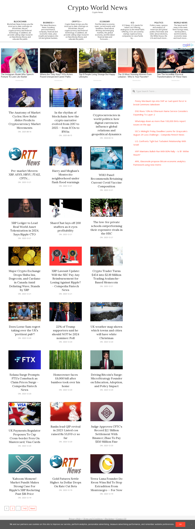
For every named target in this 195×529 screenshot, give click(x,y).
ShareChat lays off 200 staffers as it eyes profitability (65, 226)
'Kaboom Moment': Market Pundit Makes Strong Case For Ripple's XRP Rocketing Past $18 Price (24, 486)
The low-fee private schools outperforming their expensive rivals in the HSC (107, 227)
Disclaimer (109, 518)
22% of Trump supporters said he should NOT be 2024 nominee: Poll (65, 332)
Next (32, 508)
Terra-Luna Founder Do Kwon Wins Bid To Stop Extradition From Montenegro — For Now (106, 484)
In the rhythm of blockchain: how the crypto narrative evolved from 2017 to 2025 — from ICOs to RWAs (65, 122)
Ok (180, 524)
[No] (191, 524)
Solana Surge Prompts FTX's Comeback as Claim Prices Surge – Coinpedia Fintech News (25, 382)
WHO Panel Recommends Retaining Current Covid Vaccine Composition (106, 180)
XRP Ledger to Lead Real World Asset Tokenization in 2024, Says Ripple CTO (24, 228)
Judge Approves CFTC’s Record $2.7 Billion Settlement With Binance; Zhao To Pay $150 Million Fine (106, 434)
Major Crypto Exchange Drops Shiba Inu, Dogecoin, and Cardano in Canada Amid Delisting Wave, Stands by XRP (25, 280)
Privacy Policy (75, 518)
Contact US (121, 518)
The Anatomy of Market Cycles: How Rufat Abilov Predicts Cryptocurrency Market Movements (25, 120)
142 (25, 508)
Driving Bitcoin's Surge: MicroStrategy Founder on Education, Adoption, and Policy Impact (107, 380)
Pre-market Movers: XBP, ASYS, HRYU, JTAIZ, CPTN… (25, 174)
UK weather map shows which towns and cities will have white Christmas (106, 332)
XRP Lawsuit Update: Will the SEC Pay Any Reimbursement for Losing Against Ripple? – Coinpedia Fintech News (65, 280)
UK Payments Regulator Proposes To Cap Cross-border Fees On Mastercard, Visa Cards (25, 436)
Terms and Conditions (93, 518)
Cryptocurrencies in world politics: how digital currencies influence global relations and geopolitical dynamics (106, 124)
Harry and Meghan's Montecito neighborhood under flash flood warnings (65, 176)
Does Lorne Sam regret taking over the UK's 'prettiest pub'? (24, 330)
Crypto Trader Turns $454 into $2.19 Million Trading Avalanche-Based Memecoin (106, 276)
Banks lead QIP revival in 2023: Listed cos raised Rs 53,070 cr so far (66, 432)
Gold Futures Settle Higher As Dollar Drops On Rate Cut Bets (65, 482)
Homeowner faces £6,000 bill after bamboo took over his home (65, 380)
